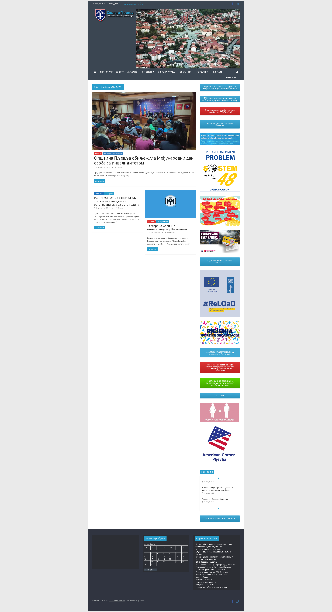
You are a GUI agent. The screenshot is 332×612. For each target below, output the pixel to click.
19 (164, 559)
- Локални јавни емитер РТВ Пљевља (211, 572)
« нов (146, 570)
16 (145, 559)
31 (152, 564)
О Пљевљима (106, 72)
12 (164, 556)
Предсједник (148, 72)
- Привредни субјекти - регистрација (211, 587)
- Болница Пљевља (203, 579)
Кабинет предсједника (113, 153)
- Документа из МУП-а (204, 584)
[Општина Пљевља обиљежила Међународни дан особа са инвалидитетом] (144, 93)
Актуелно (132, 72)
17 (152, 559)
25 (158, 561)
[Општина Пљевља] (95, 72)
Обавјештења (162, 222)
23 (145, 561)
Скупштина (202, 72)
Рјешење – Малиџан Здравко (214, 502)
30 (145, 564)
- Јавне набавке (201, 577)
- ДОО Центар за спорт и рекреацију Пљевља (215, 564)
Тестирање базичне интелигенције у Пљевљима (167, 227)
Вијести (120, 72)
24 (152, 561)
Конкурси (109, 194)
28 (176, 561)
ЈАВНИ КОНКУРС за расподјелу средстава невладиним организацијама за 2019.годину (116, 201)
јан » (152, 570)
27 (170, 561)
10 (152, 556)
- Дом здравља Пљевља (205, 582)
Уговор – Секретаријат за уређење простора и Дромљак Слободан (217, 483)
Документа (185, 72)
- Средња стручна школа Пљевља (210, 569)
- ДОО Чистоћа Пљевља (205, 559)
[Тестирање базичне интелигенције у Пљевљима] (170, 191)
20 (170, 559)
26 (164, 561)
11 (158, 556)
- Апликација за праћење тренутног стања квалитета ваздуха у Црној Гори (213, 545)
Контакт (217, 72)
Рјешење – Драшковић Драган (131, 3)
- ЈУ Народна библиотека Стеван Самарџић (214, 557)
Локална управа (166, 72)
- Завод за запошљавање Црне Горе (211, 574)
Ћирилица (230, 77)
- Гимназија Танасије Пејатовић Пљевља (213, 567)
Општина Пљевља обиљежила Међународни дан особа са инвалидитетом (144, 160)
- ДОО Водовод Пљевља (206, 562)
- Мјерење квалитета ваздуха (208, 549)
